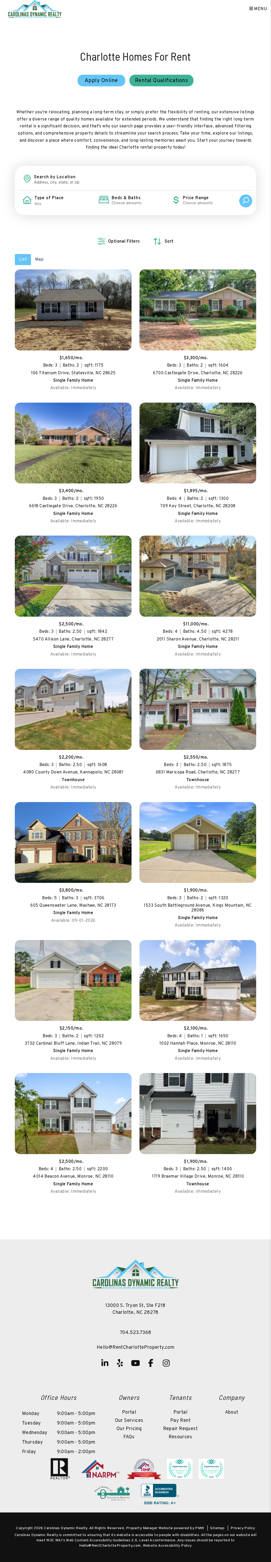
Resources (180, 1437)
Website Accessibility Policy (167, 1545)
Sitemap (217, 1528)
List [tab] (23, 259)
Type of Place (49, 198)
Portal (129, 1412)
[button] (104, 1363)
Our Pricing (129, 1429)
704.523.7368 (135, 1333)
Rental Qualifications (161, 80)
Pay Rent (180, 1421)
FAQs (129, 1437)
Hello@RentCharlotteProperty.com (135, 1348)
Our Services (129, 1421)
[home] (35, 9)
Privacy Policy (243, 1528)
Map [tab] (39, 259)
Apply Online (101, 80)
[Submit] (245, 200)
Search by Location (54, 177)
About (231, 1412)
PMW (199, 1528)
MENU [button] (260, 9)
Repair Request (180, 1429)
